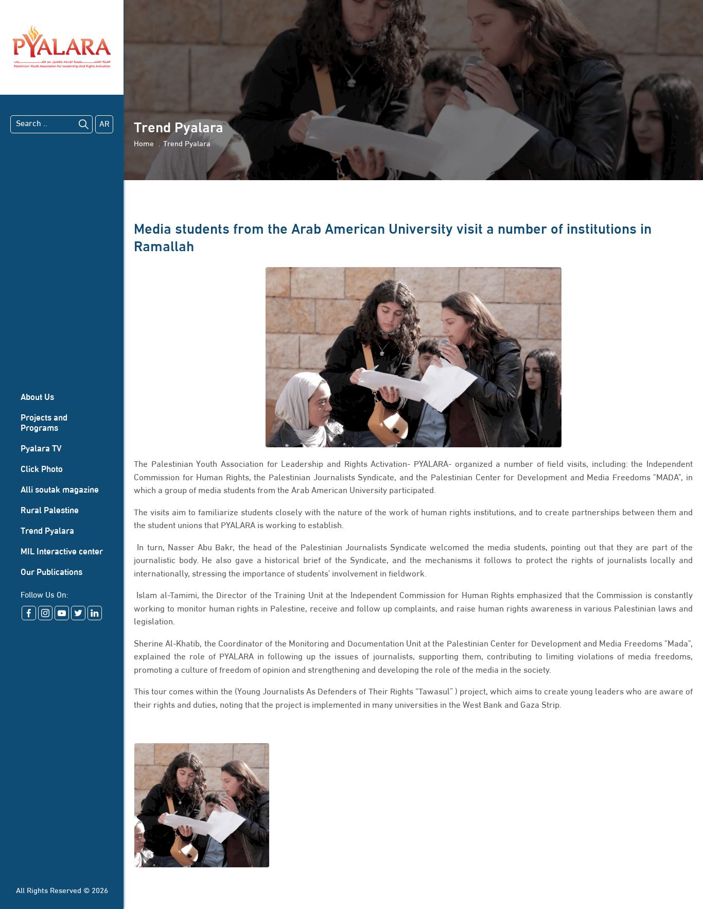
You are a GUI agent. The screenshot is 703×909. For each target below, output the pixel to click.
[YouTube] (62, 613)
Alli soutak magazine (60, 490)
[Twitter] (78, 613)
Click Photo (42, 469)
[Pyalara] (62, 47)
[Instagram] (45, 613)
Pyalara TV (41, 449)
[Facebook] (29, 613)
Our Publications (51, 572)
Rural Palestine (50, 510)
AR (104, 124)
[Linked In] (94, 613)
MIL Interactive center (62, 552)
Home (144, 144)
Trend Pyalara (47, 531)
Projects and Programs (44, 423)
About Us (37, 397)
